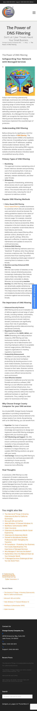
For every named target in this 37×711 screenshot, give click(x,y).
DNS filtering (21, 135)
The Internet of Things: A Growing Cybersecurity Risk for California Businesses (16, 516)
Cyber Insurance (10, 528)
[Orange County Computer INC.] (8, 18)
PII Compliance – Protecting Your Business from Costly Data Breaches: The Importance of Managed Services (19, 546)
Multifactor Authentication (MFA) (16, 526)
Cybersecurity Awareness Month (16, 535)
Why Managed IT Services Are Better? (18, 551)
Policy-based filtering (12, 206)
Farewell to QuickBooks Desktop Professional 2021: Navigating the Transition (16, 539)
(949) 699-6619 (10, 2)
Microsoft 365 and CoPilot (14, 521)
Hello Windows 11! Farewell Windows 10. (19, 523)
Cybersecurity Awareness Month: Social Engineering (8, 575)
